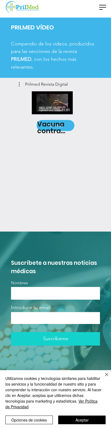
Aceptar (82, 420)
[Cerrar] (103, 377)
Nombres (19, 283)
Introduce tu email (30, 307)
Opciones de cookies (29, 420)
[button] (102, 7)
